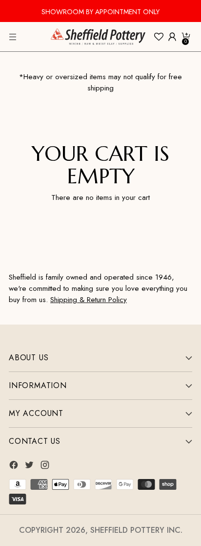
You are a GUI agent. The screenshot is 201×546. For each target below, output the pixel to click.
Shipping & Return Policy (88, 299)
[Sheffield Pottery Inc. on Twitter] (30, 466)
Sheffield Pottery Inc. (136, 530)
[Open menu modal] (14, 37)
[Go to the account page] (172, 37)
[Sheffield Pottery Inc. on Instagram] (46, 466)
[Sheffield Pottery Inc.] (98, 36)
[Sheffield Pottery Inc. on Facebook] (14, 466)
